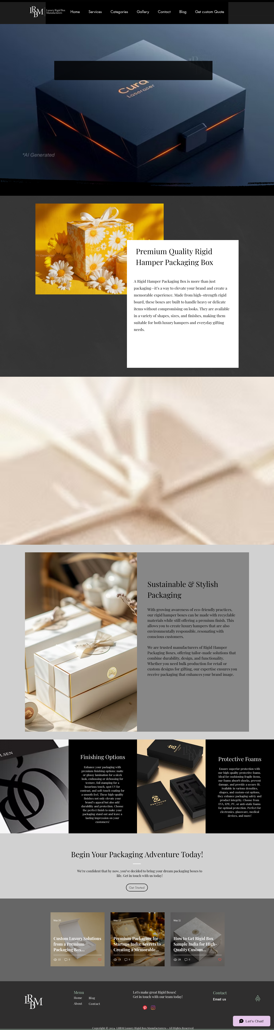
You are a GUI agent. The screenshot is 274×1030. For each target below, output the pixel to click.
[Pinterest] (145, 1007)
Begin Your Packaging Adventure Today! (137, 854)
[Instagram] (153, 1007)
